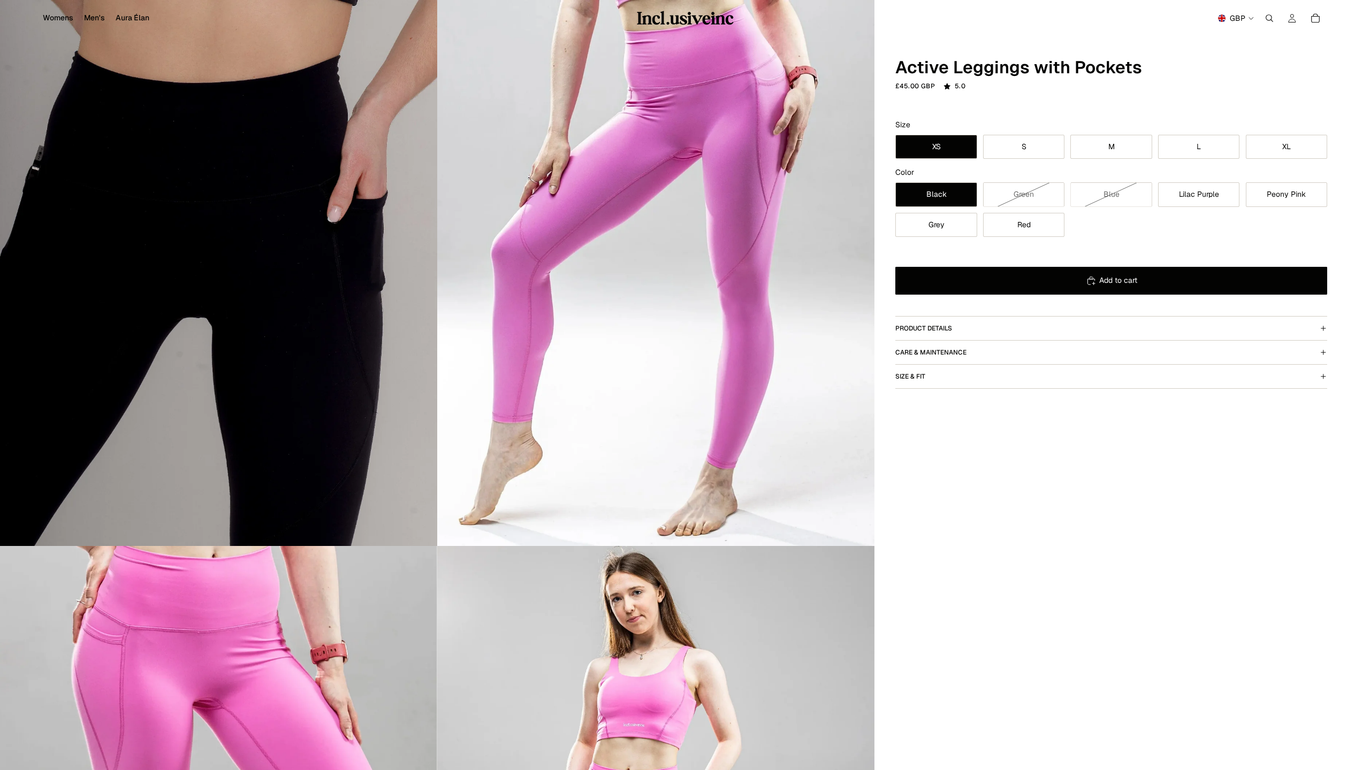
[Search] (1269, 18)
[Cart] (1315, 18)
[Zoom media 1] (218, 273)
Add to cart (1118, 280)
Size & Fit (910, 376)
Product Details (923, 328)
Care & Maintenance (930, 352)
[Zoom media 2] (655, 273)
